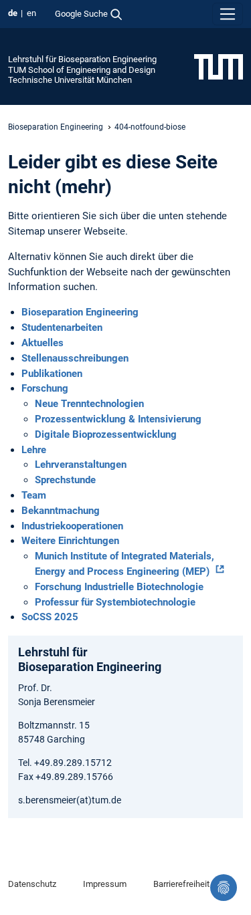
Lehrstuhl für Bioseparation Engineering (82, 59)
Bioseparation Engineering (55, 127)
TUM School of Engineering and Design (81, 70)
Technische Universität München (70, 80)
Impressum (105, 884)
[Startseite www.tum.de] (218, 66)
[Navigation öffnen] (227, 14)
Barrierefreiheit (181, 884)
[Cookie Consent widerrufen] (223, 887)
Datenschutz (32, 884)
